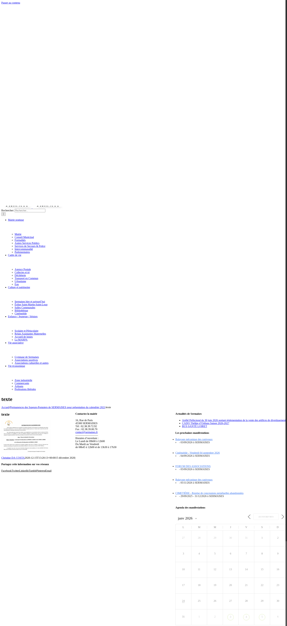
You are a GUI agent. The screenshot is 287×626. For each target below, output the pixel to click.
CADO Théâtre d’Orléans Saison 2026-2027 (205, 423)
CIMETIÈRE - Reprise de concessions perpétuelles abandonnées (209, 493)
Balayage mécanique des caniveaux (194, 439)
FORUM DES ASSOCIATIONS (193, 466)
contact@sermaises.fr (86, 432)
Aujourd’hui (266, 517)
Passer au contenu (10, 2)
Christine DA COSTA (13, 457)
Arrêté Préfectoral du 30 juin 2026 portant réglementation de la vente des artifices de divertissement (234, 420)
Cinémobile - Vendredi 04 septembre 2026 (197, 452)
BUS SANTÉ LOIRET (194, 426)
